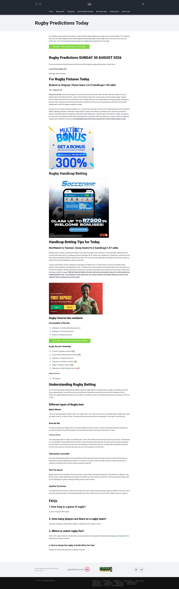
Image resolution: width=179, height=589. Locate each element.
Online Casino (114, 11)
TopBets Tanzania (128, 580)
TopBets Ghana (117, 580)
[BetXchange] (71, 147)
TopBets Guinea (109, 582)
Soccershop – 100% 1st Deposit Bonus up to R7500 (70, 341)
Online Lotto (126, 11)
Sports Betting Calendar (85, 11)
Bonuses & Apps (101, 11)
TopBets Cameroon (97, 582)
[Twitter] (40, 4)
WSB (121, 536)
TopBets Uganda (139, 580)
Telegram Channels (97, 585)
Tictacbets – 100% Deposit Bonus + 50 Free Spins (69, 47)
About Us (107, 585)
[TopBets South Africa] (89, 4)
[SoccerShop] (79, 208)
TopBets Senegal (119, 582)
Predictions (71, 11)
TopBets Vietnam (119, 584)
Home (51, 11)
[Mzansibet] (76, 298)
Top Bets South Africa (49, 580)
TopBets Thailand (131, 584)
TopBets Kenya (96, 580)
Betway (114, 536)
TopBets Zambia (96, 584)
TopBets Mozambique (131, 582)
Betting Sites (60, 11)
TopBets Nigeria (106, 580)
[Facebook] (36, 4)
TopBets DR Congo (108, 584)
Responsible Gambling (118, 585)
